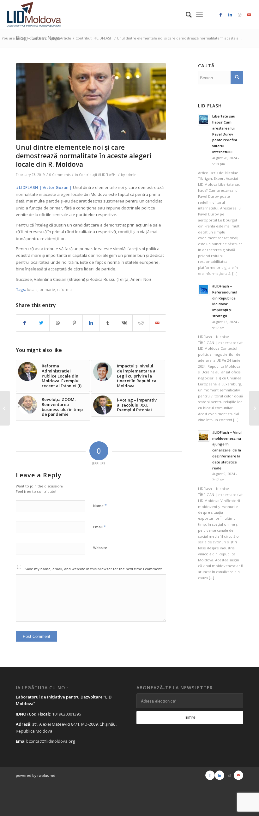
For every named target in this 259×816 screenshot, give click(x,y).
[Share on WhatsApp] (58, 323)
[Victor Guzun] (91, 101)
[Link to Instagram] (239, 14)
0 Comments (59, 174)
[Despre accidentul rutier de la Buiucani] (5, 408)
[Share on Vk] (124, 323)
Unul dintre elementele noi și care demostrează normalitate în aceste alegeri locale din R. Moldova (83, 156)
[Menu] (199, 14)
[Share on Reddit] (141, 323)
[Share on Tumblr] (107, 323)
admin (131, 174)
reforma (64, 289)
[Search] (185, 14)
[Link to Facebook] (221, 14)
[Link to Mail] (249, 14)
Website (100, 547)
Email (99, 526)
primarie (47, 289)
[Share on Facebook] (24, 323)
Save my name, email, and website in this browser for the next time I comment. (94, 568)
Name (100, 505)
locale (32, 289)
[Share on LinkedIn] (91, 323)
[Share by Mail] (157, 323)
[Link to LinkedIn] (230, 14)
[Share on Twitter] (41, 323)
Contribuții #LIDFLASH (97, 174)
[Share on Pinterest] (74, 323)
